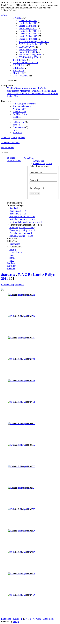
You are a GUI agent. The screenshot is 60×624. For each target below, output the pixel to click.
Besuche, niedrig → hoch (21, 236)
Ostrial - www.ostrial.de (23, 93)
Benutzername (36, 172)
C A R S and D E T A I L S (25, 62)
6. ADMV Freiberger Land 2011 (34, 41)
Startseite (8, 274)
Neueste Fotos (19, 109)
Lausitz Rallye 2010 (28, 36)
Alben (4, 15)
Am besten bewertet (22, 106)
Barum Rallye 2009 (28, 49)
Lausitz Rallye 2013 (28, 31)
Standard (13, 208)
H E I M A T (19, 68)
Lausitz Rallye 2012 (28, 33)
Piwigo (16, 621)
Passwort (34, 180)
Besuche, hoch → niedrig (21, 233)
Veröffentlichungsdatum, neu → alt (25, 222)
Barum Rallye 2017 (28, 28)
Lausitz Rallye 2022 (28, 20)
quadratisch (14, 244)
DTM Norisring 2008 (28, 57)
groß (11, 260)
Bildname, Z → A (17, 213)
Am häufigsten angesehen (25, 103)
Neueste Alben (19, 111)
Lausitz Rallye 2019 (28, 23)
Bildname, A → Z (17, 211)
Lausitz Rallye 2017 (28, 26)
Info (15, 130)
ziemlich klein (15, 252)
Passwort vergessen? (42, 163)
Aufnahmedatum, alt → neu (22, 219)
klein (11, 255)
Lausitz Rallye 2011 (28, 39)
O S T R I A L (19, 65)
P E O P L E (18, 70)
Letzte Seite (48, 619)
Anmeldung (29, 158)
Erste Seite (6, 619)
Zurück (16, 619)
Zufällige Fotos (20, 114)
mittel (12, 257)
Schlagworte (18, 122)
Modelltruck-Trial (42, 93)
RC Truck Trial (43, 91)
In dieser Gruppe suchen (12, 284)
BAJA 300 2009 (26, 47)
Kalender (17, 117)
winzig (12, 249)
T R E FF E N (19, 60)
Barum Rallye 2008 (28, 52)
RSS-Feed (17, 132)
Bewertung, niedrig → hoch (22, 230)
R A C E (17, 18)
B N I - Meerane (20, 75)
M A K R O (18, 73)
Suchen (16, 124)
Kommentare (19, 127)
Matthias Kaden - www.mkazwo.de (23, 88)
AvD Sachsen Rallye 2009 (31, 44)
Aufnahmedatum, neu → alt (22, 216)
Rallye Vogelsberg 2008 (30, 54)
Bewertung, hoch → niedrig (22, 227)
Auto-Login (35, 188)
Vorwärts (37, 619)
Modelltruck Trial (28, 91)
